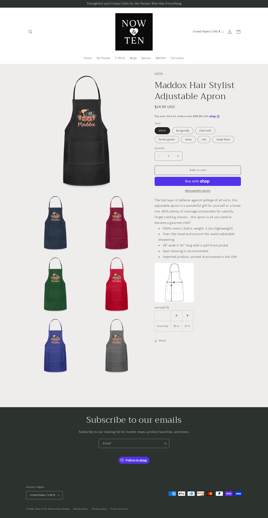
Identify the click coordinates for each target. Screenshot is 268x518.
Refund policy (80, 509)
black (162, 130)
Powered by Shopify (58, 509)
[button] (30, 32)
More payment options (198, 190)
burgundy (182, 130)
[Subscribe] (164, 443)
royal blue (223, 139)
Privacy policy (99, 509)
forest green (167, 139)
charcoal (205, 130)
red (204, 139)
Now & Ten (41, 509)
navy (188, 139)
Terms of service (119, 509)
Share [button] (162, 340)
